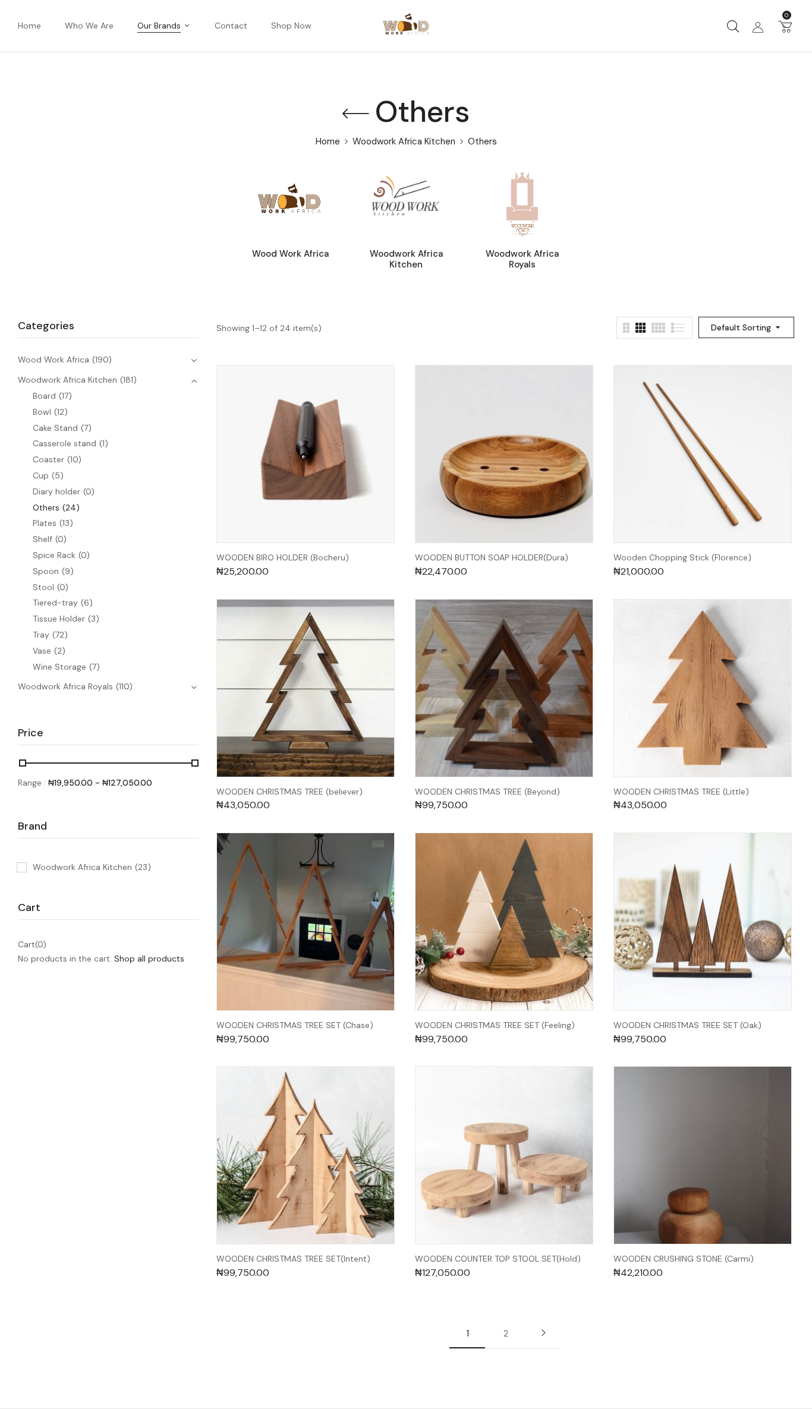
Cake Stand (55, 428)
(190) (102, 359)
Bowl (42, 411)
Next (543, 1333)
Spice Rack (54, 555)
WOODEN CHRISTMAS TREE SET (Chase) (294, 1025)
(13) (66, 523)
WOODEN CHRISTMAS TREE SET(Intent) (293, 1259)
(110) (124, 686)
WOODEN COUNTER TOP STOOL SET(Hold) (498, 1259)
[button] (785, 26)
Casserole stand (64, 443)
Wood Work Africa (290, 254)
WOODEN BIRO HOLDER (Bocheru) (282, 558)
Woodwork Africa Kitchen (404, 141)
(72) (60, 634)
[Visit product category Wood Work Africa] (290, 204)
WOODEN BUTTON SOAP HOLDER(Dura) (491, 558)
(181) (128, 379)
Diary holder (56, 491)
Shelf (42, 539)
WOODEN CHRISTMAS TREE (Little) (681, 792)
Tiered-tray (55, 602)
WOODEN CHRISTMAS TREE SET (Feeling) (495, 1025)
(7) (86, 428)
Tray (41, 634)
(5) (58, 475)
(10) (74, 459)
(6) (87, 602)
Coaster (48, 459)
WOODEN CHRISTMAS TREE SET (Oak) (687, 1025)
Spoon (46, 571)
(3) (93, 618)
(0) (89, 491)
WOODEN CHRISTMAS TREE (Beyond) (487, 792)
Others (46, 507)
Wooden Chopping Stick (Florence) (682, 558)
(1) (103, 443)
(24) (71, 507)
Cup (41, 475)
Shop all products (149, 958)
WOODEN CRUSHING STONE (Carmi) (683, 1259)
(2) (59, 650)
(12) (61, 411)
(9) (68, 571)
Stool (43, 587)
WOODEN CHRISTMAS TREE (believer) (289, 792)
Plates (44, 523)
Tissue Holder (59, 618)
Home (328, 141)
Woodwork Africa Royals (522, 259)
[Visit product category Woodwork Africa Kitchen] (406, 204)
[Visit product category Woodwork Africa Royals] (522, 204)
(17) (65, 395)
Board (44, 395)
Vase (42, 650)
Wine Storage (59, 666)
